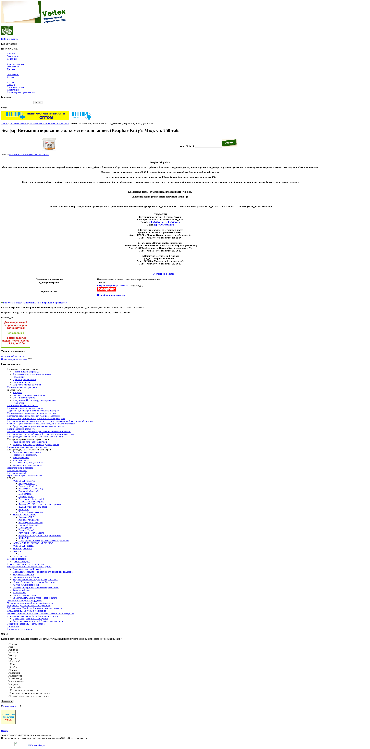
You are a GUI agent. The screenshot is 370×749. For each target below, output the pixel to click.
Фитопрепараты (21, 457)
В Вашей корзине (9, 39)
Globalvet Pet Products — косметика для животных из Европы (43, 572)
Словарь (11, 84)
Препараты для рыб (16, 473)
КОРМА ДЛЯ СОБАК (24, 481)
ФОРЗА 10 (23, 509)
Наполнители (19, 592)
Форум (10, 77)
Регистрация (13, 66)
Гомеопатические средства (20, 468)
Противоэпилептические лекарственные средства (31, 413)
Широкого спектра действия (27, 384)
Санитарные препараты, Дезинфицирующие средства (33, 616)
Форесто (14, 684)
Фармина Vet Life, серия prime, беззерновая (39, 504)
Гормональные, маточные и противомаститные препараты (36, 418)
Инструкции (13, 89)
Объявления (13, 74)
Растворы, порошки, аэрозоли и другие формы (36, 444)
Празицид (15, 673)
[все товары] (112, 285)
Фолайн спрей (17, 681)
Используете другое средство (24, 690)
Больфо (13, 655)
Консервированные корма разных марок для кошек (43, 540)
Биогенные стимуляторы (25, 397)
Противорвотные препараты (21, 429)
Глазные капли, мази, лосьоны (28, 462)
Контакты (12, 59)
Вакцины (17, 392)
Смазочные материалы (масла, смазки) (26, 624)
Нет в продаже (20, 556)
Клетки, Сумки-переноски (26, 585)
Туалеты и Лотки (21, 590)
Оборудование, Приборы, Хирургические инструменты (34, 608)
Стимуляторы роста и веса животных (25, 564)
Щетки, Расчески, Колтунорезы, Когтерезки (34, 582)
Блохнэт (14, 652)
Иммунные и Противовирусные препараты (34, 400)
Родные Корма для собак (30, 512)
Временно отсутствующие (20, 629)
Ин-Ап (13, 667)
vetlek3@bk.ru (172, 222)
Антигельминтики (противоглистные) (32, 374)
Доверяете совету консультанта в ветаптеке (31, 693)
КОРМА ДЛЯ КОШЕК (24, 514)
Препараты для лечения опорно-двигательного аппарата (35, 436)
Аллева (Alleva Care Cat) (30, 522)
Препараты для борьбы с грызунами (30, 618)
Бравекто (14, 658)
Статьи (10, 82)
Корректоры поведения (24, 595)
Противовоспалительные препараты (25, 408)
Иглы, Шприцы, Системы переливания (26, 611)
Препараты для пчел (17, 470)
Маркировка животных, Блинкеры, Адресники (30, 603)
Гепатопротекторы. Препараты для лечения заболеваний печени (39, 431)
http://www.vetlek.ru (163, 224)
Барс (12, 647)
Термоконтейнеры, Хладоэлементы (24, 475)
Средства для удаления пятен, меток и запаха (35, 598)
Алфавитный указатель (12, 356)
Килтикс (14, 670)
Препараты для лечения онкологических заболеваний (33, 416)
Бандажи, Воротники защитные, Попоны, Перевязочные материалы (40, 613)
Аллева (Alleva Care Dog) (30, 488)
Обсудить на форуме (163, 274)
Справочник (13, 626)
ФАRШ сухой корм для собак (32, 507)
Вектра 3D (15, 661)
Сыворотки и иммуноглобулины (29, 395)
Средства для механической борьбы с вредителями (38, 621)
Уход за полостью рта (23, 574)
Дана (12, 664)
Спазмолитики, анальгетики (27, 452)
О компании (13, 56)
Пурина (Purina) (26, 496)
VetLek (4, 123)
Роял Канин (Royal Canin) (31, 499)
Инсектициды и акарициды (26, 371)
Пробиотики (19, 403)
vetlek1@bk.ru (155, 222)
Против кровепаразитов (24, 379)
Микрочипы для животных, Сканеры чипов (28, 605)
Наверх (4, 730)
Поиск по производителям (14, 359)
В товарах (6, 97)
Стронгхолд (16, 678)
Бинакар (14, 650)
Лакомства (18, 551)
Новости (11, 53)
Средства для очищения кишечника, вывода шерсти (38, 426)
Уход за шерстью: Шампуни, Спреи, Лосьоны (35, 579)
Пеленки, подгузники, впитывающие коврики (36, 587)
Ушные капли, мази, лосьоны (27, 465)
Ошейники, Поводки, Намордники (24, 600)
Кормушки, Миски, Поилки (26, 577)
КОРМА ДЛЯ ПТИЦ (23, 546)
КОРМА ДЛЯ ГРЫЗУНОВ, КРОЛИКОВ (33, 543)
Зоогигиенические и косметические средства (29, 566)
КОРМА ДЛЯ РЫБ (22, 548)
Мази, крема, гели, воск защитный (30, 442)
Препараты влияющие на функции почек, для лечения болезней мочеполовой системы (50, 421)
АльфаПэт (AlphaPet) (28, 486)
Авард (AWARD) (26, 483)
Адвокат (14, 644)
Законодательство (15, 87)
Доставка (11, 69)
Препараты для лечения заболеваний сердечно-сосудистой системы (40, 434)
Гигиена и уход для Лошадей (27, 569)
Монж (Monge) (25, 494)
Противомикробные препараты (22, 405)
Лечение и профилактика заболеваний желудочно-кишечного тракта (41, 423)
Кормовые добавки (16, 559)
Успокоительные (21, 460)
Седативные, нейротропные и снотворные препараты (33, 410)
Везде (4, 107)
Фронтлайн (15, 687)
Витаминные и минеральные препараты (49, 123)
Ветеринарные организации (21, 92)
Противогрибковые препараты (22, 387)
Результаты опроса (11, 706)
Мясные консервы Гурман (31, 501)
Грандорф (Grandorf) (28, 491)
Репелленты (19, 377)
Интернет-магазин (16, 64)
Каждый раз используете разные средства (30, 696)
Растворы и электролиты (25, 455)
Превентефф (16, 676)
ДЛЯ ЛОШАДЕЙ (21, 561)
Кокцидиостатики (21, 382)
